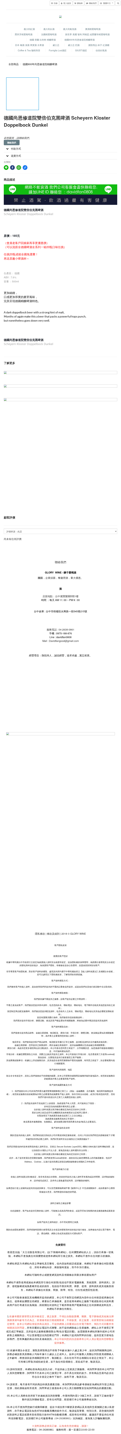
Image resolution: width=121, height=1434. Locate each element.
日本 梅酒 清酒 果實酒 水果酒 (29, 45)
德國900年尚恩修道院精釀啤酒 (79, 39)
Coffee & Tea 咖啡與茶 (29, 50)
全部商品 (14, 64)
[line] (6, 167)
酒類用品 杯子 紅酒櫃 (98, 45)
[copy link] (25, 167)
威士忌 (56, 45)
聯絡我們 (11, 142)
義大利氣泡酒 (69, 29)
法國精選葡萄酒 (49, 34)
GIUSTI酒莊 (81, 50)
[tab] (60, 148)
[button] (60, 148)
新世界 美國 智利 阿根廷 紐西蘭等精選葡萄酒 (87, 34)
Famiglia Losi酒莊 (57, 50)
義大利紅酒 (29, 29)
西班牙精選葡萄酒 (23, 34)
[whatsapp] (18, 167)
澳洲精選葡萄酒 (93, 29)
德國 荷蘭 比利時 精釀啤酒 (43, 39)
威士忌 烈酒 (74, 45)
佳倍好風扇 (101, 50)
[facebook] (12, 167)
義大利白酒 (49, 29)
